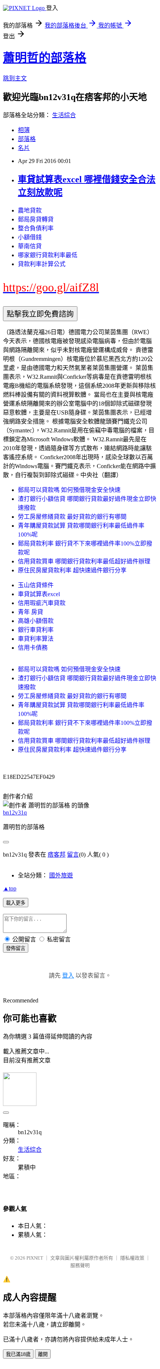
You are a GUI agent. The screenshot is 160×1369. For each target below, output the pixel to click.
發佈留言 (15, 948)
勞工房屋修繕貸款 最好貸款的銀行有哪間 (72, 517)
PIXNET (34, 1258)
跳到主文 (15, 78)
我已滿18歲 (18, 1354)
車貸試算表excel (39, 594)
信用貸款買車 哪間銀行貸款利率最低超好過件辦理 (84, 561)
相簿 (24, 130)
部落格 (27, 139)
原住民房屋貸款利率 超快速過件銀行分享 (72, 570)
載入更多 (15, 903)
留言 (73, 854)
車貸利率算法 (36, 639)
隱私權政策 (132, 1258)
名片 (24, 148)
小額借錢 (30, 237)
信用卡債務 (33, 647)
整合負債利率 (36, 228)
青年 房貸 (30, 612)
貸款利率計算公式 (41, 264)
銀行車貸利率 (36, 630)
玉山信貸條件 (36, 585)
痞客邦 (56, 854)
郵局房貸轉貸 (36, 219)
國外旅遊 (61, 875)
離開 (43, 1354)
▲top (9, 888)
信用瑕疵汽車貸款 (41, 603)
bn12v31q (15, 812)
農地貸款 (30, 210)
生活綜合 (64, 115)
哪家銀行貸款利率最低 (47, 255)
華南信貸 (30, 246)
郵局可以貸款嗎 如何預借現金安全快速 (69, 490)
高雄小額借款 (36, 621)
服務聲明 (80, 1265)
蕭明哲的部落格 (44, 57)
